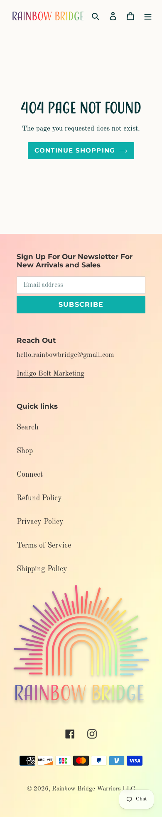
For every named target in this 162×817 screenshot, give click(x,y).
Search (28, 427)
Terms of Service (44, 545)
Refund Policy (39, 498)
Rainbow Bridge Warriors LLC (93, 789)
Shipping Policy (42, 569)
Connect (30, 474)
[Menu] (148, 16)
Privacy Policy (40, 522)
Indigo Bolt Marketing (50, 373)
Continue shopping (74, 150)
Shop (25, 451)
